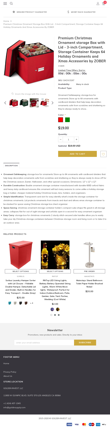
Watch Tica (55, 3)
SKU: (60, 80)
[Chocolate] (26, 303)
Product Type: (65, 88)
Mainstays (89, 276)
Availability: (64, 84)
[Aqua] (10, 303)
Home (6, 21)
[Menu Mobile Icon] (5, 3)
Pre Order (89, 271)
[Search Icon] (11, 3)
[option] (29, 12)
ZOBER (61, 66)
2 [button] (55, 315)
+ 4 (31, 303)
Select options (20, 271)
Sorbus (20, 276)
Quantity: (62, 134)
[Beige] (15, 303)
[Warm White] (58, 309)
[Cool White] (52, 309)
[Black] (20, 303)
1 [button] (51, 315)
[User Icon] (98, 3)
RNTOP (55, 276)
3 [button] (59, 315)
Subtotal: (62, 146)
